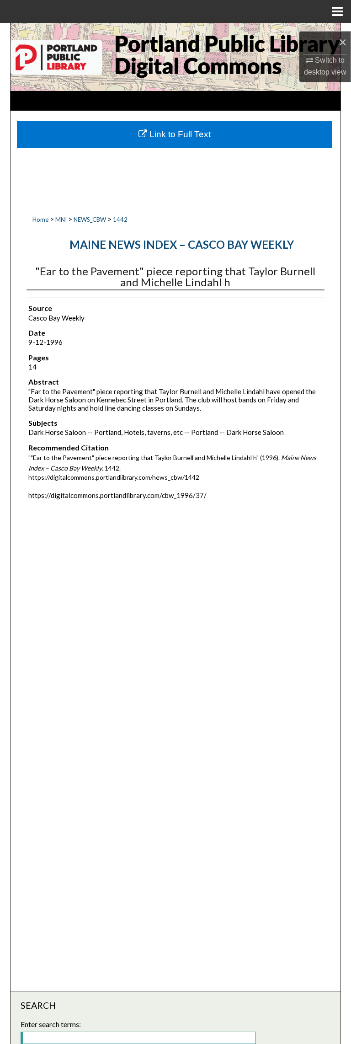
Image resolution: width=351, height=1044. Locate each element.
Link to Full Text (179, 134)
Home (40, 219)
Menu (337, 11)
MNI (61, 219)
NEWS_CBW (90, 219)
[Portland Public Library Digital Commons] (175, 57)
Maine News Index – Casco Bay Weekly (181, 244)
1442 (120, 219)
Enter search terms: (51, 1024)
